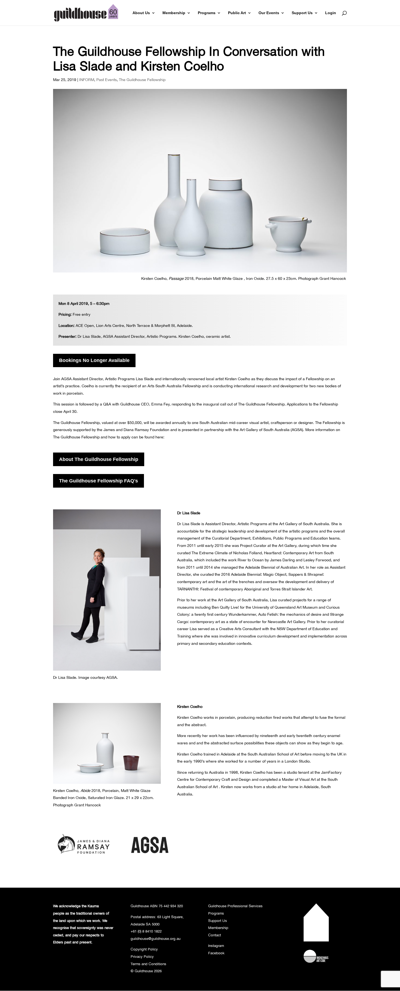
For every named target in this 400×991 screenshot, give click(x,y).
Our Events (269, 13)
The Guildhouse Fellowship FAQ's (98, 481)
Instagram (216, 945)
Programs (207, 13)
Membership (173, 13)
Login (330, 13)
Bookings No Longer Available (94, 360)
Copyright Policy (144, 949)
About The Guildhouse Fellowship (98, 459)
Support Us (302, 13)
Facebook (216, 953)
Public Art (237, 13)
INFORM (86, 79)
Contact (214, 935)
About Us (141, 13)
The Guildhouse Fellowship (142, 79)
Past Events (106, 79)
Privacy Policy (142, 956)
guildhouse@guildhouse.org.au (155, 938)
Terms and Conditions (148, 964)
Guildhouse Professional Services (235, 906)
